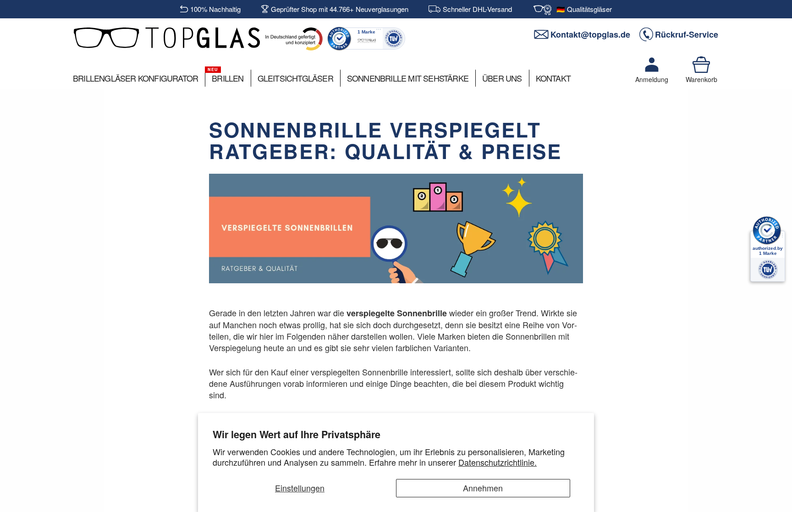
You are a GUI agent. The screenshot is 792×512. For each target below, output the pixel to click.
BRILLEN (227, 78)
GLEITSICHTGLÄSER (295, 78)
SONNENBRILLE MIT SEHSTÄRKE (407, 78)
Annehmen (483, 488)
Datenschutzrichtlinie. (497, 462)
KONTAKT (553, 78)
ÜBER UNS (502, 78)
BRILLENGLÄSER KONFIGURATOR (135, 78)
